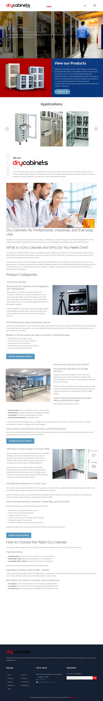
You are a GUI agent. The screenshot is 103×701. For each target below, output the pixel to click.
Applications (11, 685)
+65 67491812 (42, 679)
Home (9, 674)
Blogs (9, 689)
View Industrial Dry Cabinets (20, 441)
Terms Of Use (25, 681)
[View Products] (26, 128)
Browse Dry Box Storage (19, 535)
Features (10, 681)
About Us (23, 674)
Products (61, 92)
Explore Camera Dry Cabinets (20, 356)
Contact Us (24, 678)
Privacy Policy (25, 685)
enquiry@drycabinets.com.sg (46, 682)
